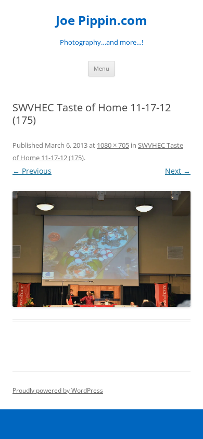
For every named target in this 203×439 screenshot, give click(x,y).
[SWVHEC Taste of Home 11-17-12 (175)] (101, 249)
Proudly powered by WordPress (57, 390)
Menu (101, 68)
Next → (178, 171)
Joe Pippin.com (101, 20)
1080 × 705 (113, 145)
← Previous (32, 171)
